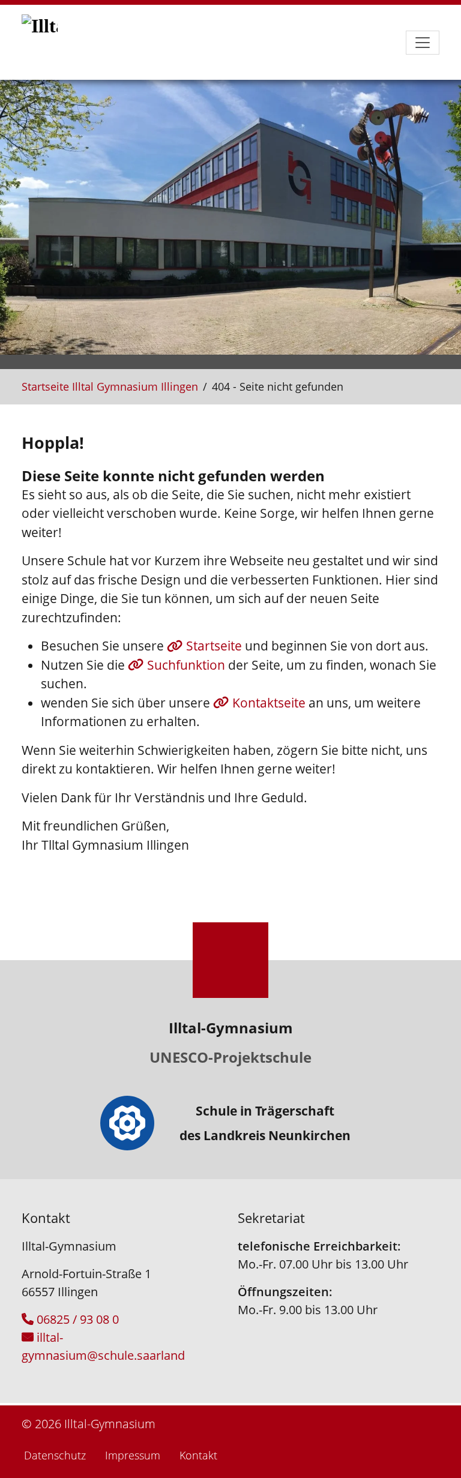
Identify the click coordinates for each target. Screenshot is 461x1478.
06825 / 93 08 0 (78, 1319)
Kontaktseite (270, 702)
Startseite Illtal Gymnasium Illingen (110, 386)
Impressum (132, 1455)
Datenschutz (55, 1455)
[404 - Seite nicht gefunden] (52, 42)
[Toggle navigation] (422, 43)
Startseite (215, 645)
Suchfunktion (187, 664)
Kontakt (198, 1455)
